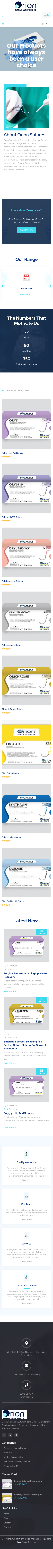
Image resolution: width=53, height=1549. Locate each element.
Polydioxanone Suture (12, 645)
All (3, 390)
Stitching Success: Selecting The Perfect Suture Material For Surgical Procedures (25, 1045)
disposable (11, 390)
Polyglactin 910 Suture (12, 517)
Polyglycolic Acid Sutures (19, 1113)
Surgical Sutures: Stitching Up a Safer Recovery (26, 975)
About (6, 1513)
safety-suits (23, 390)
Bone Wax (8, 1452)
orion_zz (13, 966)
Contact (7, 1527)
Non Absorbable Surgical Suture (17, 1461)
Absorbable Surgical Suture (15, 1448)
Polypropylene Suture (11, 837)
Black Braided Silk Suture (13, 901)
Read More (25, 294)
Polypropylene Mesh (12, 1466)
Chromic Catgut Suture (12, 709)
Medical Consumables (13, 1457)
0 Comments (12, 969)
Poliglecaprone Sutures (12, 581)
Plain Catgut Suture (10, 773)
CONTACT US (26, 230)
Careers (7, 1522)
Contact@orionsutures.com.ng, (26, 1374)
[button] (50, 286)
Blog (6, 1518)
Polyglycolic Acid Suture (12, 453)
